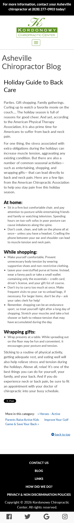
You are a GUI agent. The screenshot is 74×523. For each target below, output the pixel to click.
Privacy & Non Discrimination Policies (39, 494)
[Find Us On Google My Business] (46, 518)
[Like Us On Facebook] (9, 518)
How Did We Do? (39, 486)
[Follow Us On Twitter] (27, 518)
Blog (39, 470)
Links (39, 478)
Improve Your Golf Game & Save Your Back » (36, 422)
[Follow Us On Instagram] (65, 518)
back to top (62, 434)
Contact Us (39, 463)
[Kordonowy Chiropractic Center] (37, 28)
